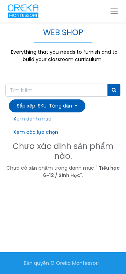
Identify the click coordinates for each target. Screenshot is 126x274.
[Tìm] (114, 90)
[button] (47, 105)
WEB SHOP (63, 32)
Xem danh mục (32, 118)
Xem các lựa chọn (35, 132)
